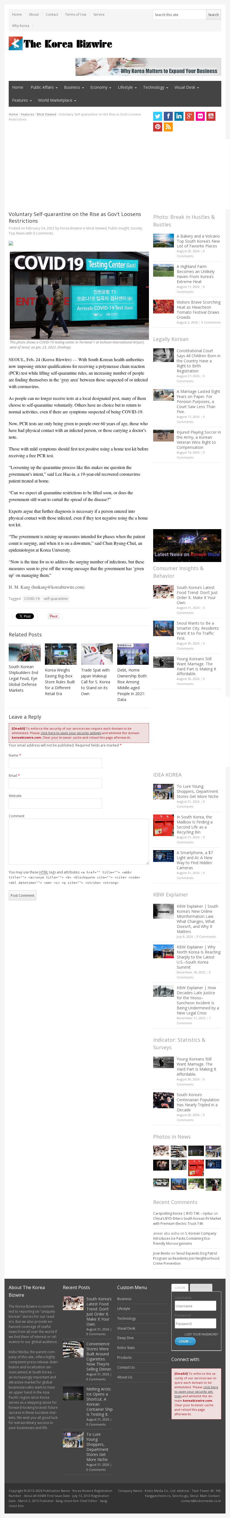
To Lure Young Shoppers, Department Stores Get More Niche (198, 791)
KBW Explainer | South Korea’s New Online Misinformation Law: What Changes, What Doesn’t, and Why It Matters (197, 918)
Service (99, 14)
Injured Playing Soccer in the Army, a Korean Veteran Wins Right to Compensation (199, 439)
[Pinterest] (157, 126)
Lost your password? (201, 1334)
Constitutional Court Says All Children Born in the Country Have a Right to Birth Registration (198, 361)
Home (17, 14)
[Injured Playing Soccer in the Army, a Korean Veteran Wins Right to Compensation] (163, 435)
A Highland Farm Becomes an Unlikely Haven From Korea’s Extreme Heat (196, 274)
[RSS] (168, 126)
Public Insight (118, 228)
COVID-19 (32, 598)
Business (72, 87)
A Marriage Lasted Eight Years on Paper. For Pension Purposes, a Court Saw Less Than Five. (198, 401)
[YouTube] (210, 116)
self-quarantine (56, 598)
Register (201, 1287)
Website (15, 795)
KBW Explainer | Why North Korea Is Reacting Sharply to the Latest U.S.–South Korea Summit (198, 957)
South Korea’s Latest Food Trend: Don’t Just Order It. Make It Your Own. (197, 595)
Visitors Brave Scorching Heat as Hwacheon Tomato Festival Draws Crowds (198, 309)
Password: (183, 1315)
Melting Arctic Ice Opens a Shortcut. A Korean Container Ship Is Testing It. (99, 1401)
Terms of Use (75, 14)
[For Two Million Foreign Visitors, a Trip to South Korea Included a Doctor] (196, 1183)
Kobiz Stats (126, 1347)
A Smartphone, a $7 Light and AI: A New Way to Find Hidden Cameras (195, 860)
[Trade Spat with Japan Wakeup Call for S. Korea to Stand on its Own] (97, 654)
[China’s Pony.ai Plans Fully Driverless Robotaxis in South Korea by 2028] (161, 1182)
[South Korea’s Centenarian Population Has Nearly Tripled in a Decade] (163, 1100)
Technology (153, 87)
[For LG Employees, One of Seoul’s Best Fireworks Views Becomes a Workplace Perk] (161, 1165)
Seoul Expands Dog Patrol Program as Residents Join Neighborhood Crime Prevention (186, 1258)
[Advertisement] (79, 166)
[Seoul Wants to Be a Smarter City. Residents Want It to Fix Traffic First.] (163, 628)
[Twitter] (157, 116)
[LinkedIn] (178, 116)
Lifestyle (125, 87)
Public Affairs (42, 87)
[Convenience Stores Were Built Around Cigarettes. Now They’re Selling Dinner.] (179, 1152)
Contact (52, 14)
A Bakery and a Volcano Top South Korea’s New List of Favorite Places (198, 241)
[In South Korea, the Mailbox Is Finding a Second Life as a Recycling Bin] (163, 825)
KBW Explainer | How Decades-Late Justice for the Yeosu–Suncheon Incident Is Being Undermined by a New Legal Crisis (198, 1000)
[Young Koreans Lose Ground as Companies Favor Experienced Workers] (213, 1184)
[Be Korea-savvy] (61, 43)
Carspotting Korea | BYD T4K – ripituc (183, 1213)
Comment (16, 816)
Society (136, 228)
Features (20, 100)
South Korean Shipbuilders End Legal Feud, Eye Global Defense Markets (23, 678)
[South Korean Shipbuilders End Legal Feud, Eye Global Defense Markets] (25, 652)
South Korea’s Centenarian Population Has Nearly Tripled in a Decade (198, 1102)
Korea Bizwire (71, 228)
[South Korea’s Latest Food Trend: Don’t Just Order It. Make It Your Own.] (163, 592)
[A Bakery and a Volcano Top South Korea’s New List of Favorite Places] (163, 240)
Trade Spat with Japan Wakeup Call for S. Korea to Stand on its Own (95, 681)
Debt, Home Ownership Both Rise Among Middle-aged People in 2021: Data (132, 684)
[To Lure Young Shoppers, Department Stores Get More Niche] (163, 791)
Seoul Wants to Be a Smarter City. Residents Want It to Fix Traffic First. (198, 630)
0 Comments (210, 322)
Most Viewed (46, 114)
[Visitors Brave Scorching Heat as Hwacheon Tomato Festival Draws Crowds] (163, 306)
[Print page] (79, 243)
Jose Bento (161, 1253)
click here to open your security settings (71, 733)
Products (124, 1357)
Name (15, 755)
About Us (124, 1377)
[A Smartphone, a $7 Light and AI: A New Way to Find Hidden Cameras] (163, 856)
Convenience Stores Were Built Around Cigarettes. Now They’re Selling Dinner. (99, 1356)
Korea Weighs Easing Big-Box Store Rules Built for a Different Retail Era (60, 681)
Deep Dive (125, 1337)
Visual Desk (184, 87)
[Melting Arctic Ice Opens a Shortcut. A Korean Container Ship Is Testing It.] (196, 1151)
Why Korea (20, 25)
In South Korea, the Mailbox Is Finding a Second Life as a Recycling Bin (195, 824)
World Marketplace (55, 100)
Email (14, 775)
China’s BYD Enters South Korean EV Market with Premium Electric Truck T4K (187, 1221)
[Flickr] (200, 116)
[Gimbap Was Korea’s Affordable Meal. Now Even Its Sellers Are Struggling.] (179, 1165)
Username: (183, 1297)
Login (180, 1287)
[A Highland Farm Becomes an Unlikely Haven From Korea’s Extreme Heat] (163, 270)
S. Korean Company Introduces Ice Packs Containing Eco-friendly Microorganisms (184, 1238)
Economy (98, 87)
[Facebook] (168, 116)
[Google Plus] (189, 116)
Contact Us (126, 1367)
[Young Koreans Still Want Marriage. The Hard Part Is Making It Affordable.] (163, 662)
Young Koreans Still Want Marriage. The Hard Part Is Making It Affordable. (196, 666)
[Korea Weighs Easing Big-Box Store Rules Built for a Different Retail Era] (61, 654)
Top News (17, 233)
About (34, 14)
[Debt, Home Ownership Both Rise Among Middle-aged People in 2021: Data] (133, 654)
